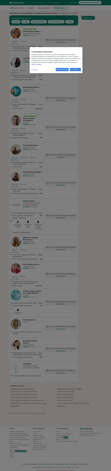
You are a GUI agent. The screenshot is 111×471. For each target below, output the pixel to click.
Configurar (34, 69)
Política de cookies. (36, 64)
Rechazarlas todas (62, 69)
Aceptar (75, 69)
